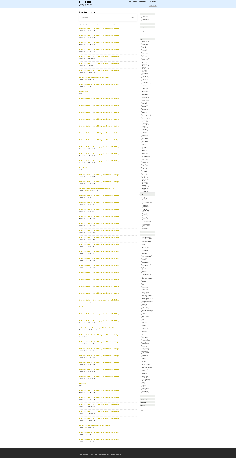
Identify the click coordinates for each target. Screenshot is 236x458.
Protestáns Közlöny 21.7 (86, 279)
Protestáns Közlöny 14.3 (86, 105)
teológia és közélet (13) (146, 379)
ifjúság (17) (144, 320)
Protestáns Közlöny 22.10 (86, 404)
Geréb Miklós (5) (145, 88)
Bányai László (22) (145, 55)
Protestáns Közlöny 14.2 (86, 98)
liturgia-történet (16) (145, 337)
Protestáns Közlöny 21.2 (86, 244)
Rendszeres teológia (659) (146, 224)
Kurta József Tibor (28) (146, 124)
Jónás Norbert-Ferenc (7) (146, 100)
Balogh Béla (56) (144, 52)
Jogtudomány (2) (145, 214)
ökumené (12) (144, 389)
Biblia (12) (143, 383)
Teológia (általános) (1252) (147, 202)
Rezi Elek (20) (144, 164)
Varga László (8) (144, 185)
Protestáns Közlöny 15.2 (86, 202)
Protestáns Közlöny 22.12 (86, 418)
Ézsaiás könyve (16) (145, 331)
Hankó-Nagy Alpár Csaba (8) (146, 91)
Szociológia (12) (145, 207)
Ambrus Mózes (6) (145, 43)
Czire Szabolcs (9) (145, 70)
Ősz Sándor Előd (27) (145, 148)
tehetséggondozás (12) (146, 392)
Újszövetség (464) (145, 226)
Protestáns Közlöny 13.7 (86, 35)
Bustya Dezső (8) (144, 67)
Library (96, 454)
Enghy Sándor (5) (145, 76)
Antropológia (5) (145, 213)
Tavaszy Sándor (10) (145, 179)
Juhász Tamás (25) (145, 103)
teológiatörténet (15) (145, 353)
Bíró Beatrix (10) (144, 61)
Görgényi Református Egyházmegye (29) (147, 269)
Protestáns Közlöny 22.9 (86, 397)
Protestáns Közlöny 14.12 (86, 161)
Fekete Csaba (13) (145, 79)
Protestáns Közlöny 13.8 (86, 42)
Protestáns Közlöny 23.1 (86, 432)
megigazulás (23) (145, 289)
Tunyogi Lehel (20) (145, 183)
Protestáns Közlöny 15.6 (86, 230)
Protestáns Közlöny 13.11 (86, 63)
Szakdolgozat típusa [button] (143, 27)
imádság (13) (144, 370)
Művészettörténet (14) (146, 203)
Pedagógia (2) (145, 218)
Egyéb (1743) (144, 197)
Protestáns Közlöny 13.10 (86, 56)
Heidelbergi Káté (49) (145, 247)
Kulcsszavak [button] (142, 234)
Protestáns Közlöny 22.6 (86, 369)
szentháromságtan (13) (145, 377)
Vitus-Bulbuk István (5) (145, 188)
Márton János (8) (145, 138)
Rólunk (80, 454)
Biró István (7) (144, 62)
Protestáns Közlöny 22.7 (86, 376)
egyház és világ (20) (145, 307)
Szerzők (154, 1)
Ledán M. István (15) (145, 127)
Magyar (151, 5)
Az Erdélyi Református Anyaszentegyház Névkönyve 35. (95, 328)
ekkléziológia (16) (145, 328)
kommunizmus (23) (145, 287)
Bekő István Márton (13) (146, 58)
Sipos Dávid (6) (144, 167)
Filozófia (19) (145, 209)
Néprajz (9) (145, 217)
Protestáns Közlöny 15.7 (86, 237)
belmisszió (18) (144, 313)
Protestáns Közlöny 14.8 (86, 140)
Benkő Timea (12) (145, 59)
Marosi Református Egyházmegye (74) (148, 242)
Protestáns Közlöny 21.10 (86, 300)
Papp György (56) (145, 153)
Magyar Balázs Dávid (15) (146, 133)
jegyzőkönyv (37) (145, 258)
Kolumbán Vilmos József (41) (146, 114)
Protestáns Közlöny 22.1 (86, 335)
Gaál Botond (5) (144, 85)
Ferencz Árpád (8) (145, 82)
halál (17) (143, 319)
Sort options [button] (142, 405)
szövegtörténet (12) (145, 391)
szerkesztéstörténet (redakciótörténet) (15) (145, 352)
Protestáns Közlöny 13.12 (86, 70)
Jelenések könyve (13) (145, 372)
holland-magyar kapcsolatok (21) (147, 301)
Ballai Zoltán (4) (144, 50)
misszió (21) (144, 302)
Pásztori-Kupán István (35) (146, 156)
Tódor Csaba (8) (144, 180)
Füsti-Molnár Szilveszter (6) (146, 83)
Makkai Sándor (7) (145, 135)
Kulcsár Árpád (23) (145, 123)
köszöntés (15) (144, 346)
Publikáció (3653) (145, 16)
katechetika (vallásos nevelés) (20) (147, 310)
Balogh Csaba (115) (145, 53)
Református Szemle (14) (146, 364)
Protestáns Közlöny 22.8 (86, 390)
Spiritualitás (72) (145, 199)
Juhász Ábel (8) (144, 102)
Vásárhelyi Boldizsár (87, 190)
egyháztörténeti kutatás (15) (146, 343)
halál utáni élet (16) (145, 333)
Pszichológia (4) (145, 215)
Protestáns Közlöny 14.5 (86, 119)
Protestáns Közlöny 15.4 (86, 216)
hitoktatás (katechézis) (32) (146, 264)
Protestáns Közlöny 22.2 (86, 342)
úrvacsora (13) (144, 382)
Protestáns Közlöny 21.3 (86, 251)
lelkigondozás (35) (145, 261)
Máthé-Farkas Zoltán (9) (146, 139)
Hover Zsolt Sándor (84, 168)
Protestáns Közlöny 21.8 (86, 286)
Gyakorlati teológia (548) (146, 225)
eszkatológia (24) (145, 281)
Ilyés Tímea (82, 307)
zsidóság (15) (144, 356)
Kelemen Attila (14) (145, 111)
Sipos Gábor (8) (144, 168)
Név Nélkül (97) (144, 147)
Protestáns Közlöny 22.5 (86, 363)
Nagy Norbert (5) (145, 145)
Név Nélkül (85, 79)
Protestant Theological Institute (104, 454)
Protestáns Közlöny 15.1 (86, 195)
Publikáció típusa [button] (143, 24)
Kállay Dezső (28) (145, 105)
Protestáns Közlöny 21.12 (86, 321)
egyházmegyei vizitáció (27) (146, 274)
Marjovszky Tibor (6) (145, 136)
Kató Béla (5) (144, 106)
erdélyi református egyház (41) (147, 255)
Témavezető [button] (142, 231)
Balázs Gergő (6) (145, 47)
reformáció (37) (144, 259)
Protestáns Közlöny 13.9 (86, 49)
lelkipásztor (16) (144, 336)
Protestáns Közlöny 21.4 (86, 258)
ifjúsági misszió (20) (145, 308)
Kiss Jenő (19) (144, 112)
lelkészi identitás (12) (145, 388)
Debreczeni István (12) (145, 73)
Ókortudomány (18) (146, 206)
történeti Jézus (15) (145, 355)
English (154, 5)
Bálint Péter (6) (144, 49)
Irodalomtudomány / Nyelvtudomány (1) (146, 211)
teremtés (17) (144, 325)
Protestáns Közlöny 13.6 (86, 28)
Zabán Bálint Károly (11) (146, 191)
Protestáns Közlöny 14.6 (86, 126)
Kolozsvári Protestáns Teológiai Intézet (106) (147, 239)
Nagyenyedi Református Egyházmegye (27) (148, 276)
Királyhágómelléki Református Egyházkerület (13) (147, 376)
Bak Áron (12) (144, 46)
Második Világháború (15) (146, 348)
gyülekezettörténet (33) (145, 262)
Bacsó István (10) (145, 44)
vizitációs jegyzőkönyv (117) (146, 237)
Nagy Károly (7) (144, 144)
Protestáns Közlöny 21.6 (86, 272)
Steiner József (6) (145, 174)
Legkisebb (142, 31)
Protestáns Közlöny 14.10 (86, 147)
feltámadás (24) (144, 283)
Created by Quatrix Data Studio (116, 454)
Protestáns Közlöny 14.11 (86, 154)
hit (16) (143, 334)
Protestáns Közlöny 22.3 (86, 349)
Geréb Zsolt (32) (144, 89)
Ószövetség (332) (145, 228)
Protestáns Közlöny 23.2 (86, 439)
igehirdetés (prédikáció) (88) (146, 241)
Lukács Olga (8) (144, 132)
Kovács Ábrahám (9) (145, 117)
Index (130, 1)
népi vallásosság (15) (145, 349)
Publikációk (135, 1)
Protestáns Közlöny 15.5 (86, 223)
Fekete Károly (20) (145, 80)
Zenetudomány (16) (146, 205)
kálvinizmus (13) (144, 373)
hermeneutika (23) (145, 286)
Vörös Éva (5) (144, 189)
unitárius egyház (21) (145, 304)
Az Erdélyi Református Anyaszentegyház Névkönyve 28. (95, 77)
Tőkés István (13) (145, 182)
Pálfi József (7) (144, 150)
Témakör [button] (141, 194)
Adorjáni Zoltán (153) (145, 41)
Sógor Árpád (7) (144, 170)
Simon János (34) (145, 165)
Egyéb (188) (145, 198)
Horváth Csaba (83, 91)
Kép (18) (143, 20)
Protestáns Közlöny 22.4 (86, 356)
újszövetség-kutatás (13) (146, 380)
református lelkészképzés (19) (147, 311)
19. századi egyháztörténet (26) (147, 278)
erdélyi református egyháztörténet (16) (148, 330)
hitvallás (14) (144, 358)
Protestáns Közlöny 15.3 (86, 209)
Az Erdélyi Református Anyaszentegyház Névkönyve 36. (95, 425)
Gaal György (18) (145, 86)
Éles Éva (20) (144, 74)
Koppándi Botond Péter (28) (146, 115)
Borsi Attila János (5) (145, 65)
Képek (149, 1)
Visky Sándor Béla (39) (145, 186)
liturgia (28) (144, 272)
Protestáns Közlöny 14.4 (86, 112)
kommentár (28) (144, 271)
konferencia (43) (144, 253)
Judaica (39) (145, 201)
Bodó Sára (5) (144, 64)
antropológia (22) (145, 290)
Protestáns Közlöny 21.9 (86, 293)
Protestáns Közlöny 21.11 (86, 314)
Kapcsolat (91, 454)
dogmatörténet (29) (145, 267)
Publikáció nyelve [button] (143, 402)
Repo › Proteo (85, 2)
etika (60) (143, 244)
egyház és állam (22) (145, 292)
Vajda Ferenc (86, 329)
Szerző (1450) (144, 17)
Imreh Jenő (82, 383)
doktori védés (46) (145, 250)
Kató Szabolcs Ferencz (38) (146, 108)
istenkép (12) (144, 385)
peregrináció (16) (145, 339)
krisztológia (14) (144, 361)
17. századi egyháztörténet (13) (147, 367)
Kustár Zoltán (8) (144, 126)
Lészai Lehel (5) (144, 129)
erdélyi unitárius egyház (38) (146, 256)
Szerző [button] (141, 39)
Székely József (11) (145, 176)
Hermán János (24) (145, 94)
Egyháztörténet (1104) (145, 222)
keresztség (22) (144, 293)
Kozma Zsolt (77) (145, 121)
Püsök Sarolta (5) (145, 162)
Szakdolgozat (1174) (145, 19)
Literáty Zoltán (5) (145, 130)
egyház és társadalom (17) (146, 316)
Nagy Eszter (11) (144, 142)
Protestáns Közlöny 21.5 (86, 265)
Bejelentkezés (85, 454)
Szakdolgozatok (142, 1)
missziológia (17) (145, 322)
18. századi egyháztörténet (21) (147, 295)
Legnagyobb (150, 31)
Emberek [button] (142, 396)
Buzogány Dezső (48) (145, 68)
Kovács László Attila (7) (146, 118)
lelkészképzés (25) (145, 280)
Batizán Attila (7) (144, 56)
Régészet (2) (145, 219)
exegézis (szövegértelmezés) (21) (147, 298)
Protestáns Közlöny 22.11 (86, 411)
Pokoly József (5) (145, 159)
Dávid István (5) (144, 71)
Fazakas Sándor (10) (145, 77)
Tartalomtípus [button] (142, 14)
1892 (112, 328)
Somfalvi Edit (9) (144, 173)
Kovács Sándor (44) (145, 120)
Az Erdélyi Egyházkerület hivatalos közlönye (106, 28)
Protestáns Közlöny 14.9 (86, 175)
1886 (112, 189)
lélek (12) (143, 386)
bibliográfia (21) (144, 296)
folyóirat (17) (144, 317)
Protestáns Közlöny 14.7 (86, 133)
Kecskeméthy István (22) (146, 109)
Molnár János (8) (145, 141)
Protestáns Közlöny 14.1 (86, 84)
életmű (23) (144, 284)
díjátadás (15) (144, 342)
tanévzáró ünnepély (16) (146, 340)
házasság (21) (144, 299)
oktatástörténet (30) (145, 265)
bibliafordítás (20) (145, 305)
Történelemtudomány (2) (147, 221)
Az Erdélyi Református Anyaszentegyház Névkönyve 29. (95, 189)
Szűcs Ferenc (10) (145, 177)
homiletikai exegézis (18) (146, 314)
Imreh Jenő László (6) (145, 97)
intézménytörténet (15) (145, 345)
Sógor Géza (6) (144, 171)
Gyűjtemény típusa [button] (143, 399)
